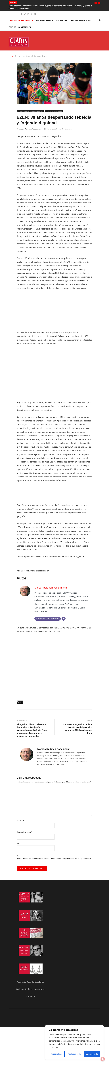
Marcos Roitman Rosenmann (30, 129)
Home (11, 56)
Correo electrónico (24, 832)
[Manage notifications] (103, 1059)
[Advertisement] (54, 311)
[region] (74, 1042)
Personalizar (56, 1054)
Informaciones (43, 20)
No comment (67, 129)
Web (18, 843)
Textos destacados (81, 20)
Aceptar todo (92, 1054)
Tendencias (61, 20)
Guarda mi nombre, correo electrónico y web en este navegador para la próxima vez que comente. (54, 858)
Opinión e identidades (20, 20)
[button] (96, 3)
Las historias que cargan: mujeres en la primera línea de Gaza (35, 6)
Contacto (30, 996)
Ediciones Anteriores (20, 27)
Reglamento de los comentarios (30, 989)
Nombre (20, 821)
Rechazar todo (74, 1054)
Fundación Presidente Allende (30, 982)
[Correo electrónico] (64, 619)
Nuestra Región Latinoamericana (32, 56)
